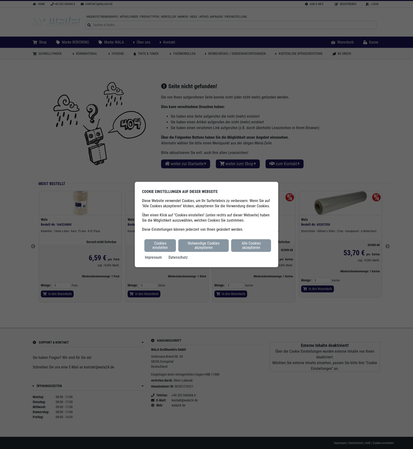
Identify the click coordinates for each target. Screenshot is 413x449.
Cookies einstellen (160, 245)
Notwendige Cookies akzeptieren (203, 245)
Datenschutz (178, 257)
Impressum (153, 257)
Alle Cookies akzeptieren (251, 245)
